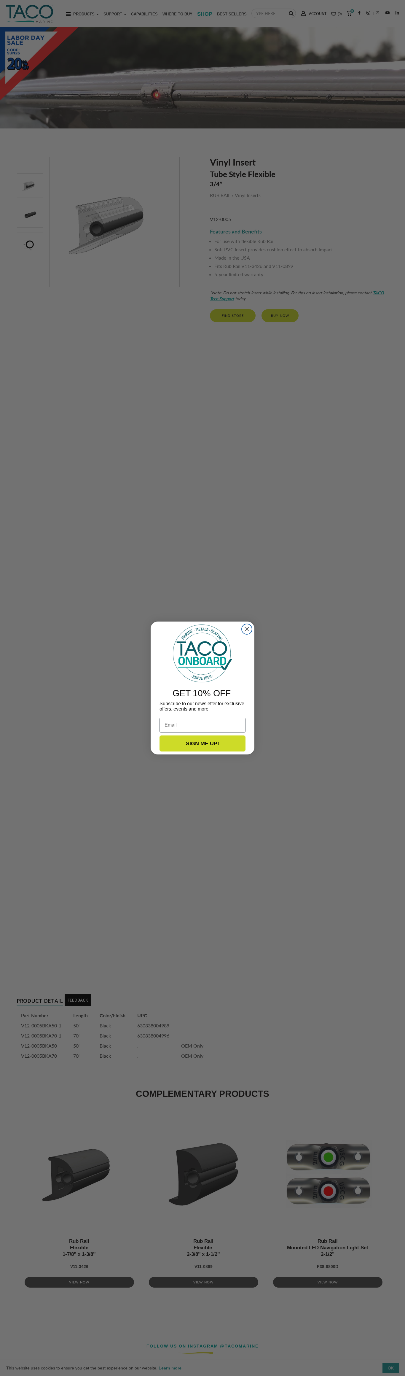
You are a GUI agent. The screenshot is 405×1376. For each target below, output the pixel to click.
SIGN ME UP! (202, 743)
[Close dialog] (247, 629)
